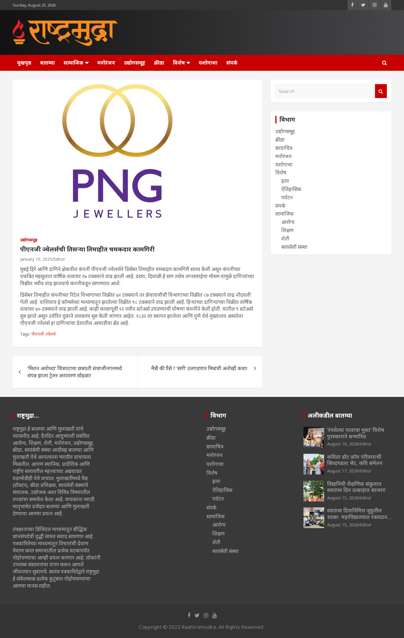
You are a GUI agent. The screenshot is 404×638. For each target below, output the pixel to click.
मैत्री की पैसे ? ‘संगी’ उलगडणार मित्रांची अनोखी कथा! (199, 368)
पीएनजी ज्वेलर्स (43, 334)
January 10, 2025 (36, 259)
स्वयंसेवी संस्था (294, 246)
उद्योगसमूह (134, 62)
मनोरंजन (106, 62)
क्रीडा (159, 62)
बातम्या (47, 62)
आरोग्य (288, 222)
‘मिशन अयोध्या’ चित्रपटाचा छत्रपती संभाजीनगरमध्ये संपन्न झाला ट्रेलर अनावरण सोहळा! (75, 372)
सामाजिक (73, 62)
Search (381, 91)
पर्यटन (287, 197)
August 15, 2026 (342, 498)
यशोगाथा (208, 62)
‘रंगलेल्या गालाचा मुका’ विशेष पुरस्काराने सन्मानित (355, 433)
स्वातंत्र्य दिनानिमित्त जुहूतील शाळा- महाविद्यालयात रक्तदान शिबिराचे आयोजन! (357, 517)
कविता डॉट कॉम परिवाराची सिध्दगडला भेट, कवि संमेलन (354, 460)
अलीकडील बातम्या (330, 415)
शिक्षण (287, 230)
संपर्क (231, 62)
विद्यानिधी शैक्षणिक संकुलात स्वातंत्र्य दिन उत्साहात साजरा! (356, 487)
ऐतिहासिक (291, 189)
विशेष (179, 62)
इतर (285, 180)
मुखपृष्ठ (24, 62)
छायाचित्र (283, 148)
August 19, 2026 (342, 444)
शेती (285, 238)
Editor (59, 259)
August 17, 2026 (342, 471)
